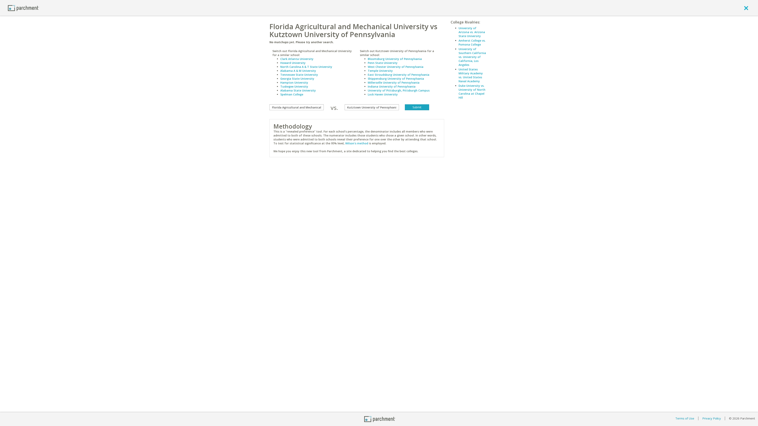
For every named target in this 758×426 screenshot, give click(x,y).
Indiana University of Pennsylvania (392, 86)
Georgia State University (297, 78)
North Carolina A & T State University (306, 67)
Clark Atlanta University (296, 59)
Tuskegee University (294, 86)
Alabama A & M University (298, 71)
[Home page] (23, 8)
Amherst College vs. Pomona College (472, 42)
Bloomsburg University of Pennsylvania (395, 59)
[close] (746, 8)
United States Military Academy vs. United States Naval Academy (471, 75)
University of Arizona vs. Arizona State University (472, 32)
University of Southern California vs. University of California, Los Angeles (472, 57)
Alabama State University (298, 90)
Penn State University (383, 63)
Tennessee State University (299, 75)
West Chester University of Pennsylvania (395, 67)
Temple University (380, 71)
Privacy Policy (711, 418)
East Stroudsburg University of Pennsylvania (398, 75)
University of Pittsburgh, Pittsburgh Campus (399, 90)
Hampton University (294, 82)
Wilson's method (356, 143)
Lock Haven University (383, 94)
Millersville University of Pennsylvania (393, 82)
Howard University (293, 63)
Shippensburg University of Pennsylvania (396, 78)
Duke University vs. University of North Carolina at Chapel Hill (472, 91)
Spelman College (291, 94)
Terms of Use (684, 418)
